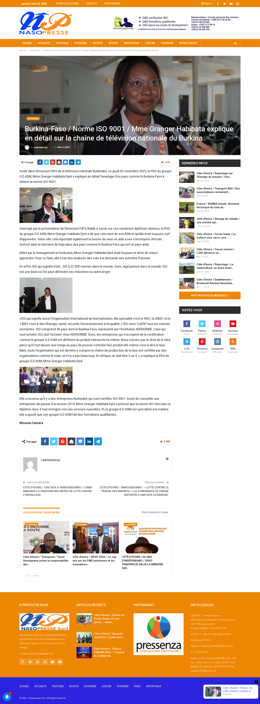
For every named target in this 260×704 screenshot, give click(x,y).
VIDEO (137, 686)
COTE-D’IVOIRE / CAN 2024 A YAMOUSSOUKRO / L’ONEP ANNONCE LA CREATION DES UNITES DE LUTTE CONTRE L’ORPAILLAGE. (58, 491)
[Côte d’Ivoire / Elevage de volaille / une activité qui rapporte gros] (186, 222)
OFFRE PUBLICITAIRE (67, 3)
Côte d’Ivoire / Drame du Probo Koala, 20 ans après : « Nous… (109, 618)
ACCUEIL (27, 43)
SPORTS (113, 43)
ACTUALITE (44, 43)
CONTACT (91, 3)
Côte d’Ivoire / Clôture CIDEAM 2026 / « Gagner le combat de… (109, 652)
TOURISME (167, 43)
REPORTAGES (131, 43)
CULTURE (150, 43)
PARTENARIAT (112, 3)
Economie (33, 118)
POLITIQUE (62, 43)
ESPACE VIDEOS (188, 43)
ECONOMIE (80, 43)
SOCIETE (98, 43)
